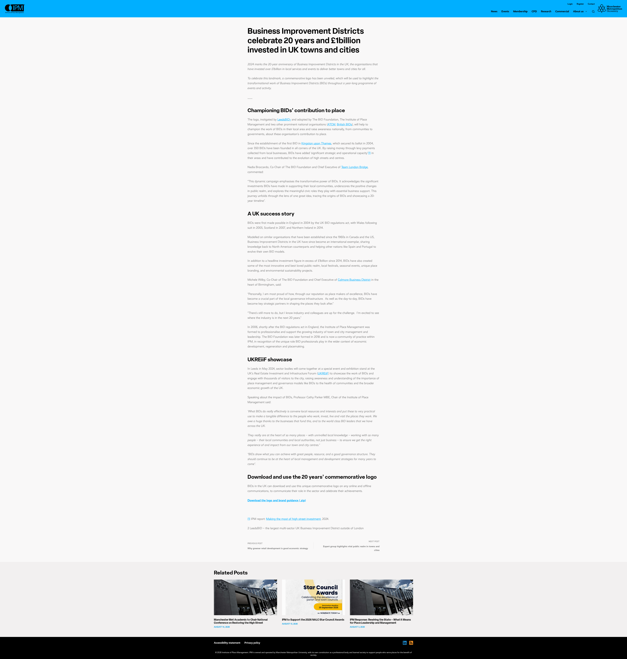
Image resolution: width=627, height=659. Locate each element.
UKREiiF (323, 373)
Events (505, 11)
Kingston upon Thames (316, 143)
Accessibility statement (227, 642)
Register (580, 4)
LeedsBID (284, 119)
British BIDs (344, 124)
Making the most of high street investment (293, 519)
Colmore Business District (354, 279)
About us (578, 11)
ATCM (331, 124)
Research (546, 11)
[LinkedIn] (405, 643)
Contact (591, 4)
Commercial (562, 11)
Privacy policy (252, 642)
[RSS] (411, 643)
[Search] (593, 11)
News (494, 11)
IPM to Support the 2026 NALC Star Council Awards (313, 620)
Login (570, 4)
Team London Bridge (354, 167)
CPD (534, 11)
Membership (520, 11)
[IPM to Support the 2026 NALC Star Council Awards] (313, 597)
